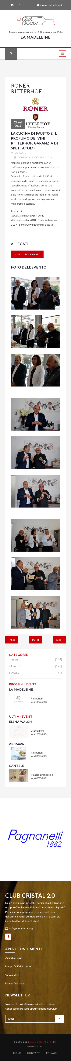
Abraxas (16, 743)
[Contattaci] (13, 5)
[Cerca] (11, 54)
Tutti (35, 639)
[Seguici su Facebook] (19, 5)
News (36, 659)
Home (17, 1053)
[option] (35, 838)
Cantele (16, 765)
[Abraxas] (18, 753)
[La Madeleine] (18, 698)
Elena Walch (20, 721)
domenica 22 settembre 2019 (35, 157)
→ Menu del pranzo (27, 254)
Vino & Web (12, 974)
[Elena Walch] (18, 731)
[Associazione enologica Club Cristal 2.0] (36, 19)
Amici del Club (13, 957)
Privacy (52, 1053)
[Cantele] (18, 775)
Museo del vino (14, 983)
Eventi (36, 666)
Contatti (34, 1053)
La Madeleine (36, 37)
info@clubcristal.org (21, 928)
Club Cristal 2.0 (30, 895)
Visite (36, 673)
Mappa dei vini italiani (18, 966)
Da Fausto (21, 152)
